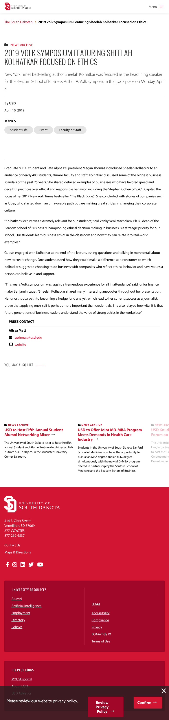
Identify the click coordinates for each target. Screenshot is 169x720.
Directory (18, 620)
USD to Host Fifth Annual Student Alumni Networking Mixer (33, 432)
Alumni (16, 599)
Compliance (100, 620)
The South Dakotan (18, 22)
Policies (16, 627)
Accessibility (101, 613)
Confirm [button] (144, 702)
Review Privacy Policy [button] (102, 707)
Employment (20, 613)
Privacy (97, 627)
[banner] (39, 417)
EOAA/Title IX (101, 634)
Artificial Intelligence (26, 606)
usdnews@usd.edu (28, 337)
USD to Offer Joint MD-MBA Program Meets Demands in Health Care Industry (110, 434)
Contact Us (12, 545)
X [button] (163, 691)
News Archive (21, 45)
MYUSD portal (21, 679)
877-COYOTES (14, 531)
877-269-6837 (14, 535)
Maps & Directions (17, 552)
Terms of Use (101, 641)
